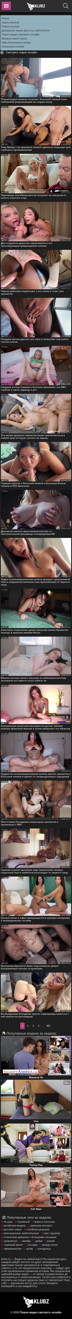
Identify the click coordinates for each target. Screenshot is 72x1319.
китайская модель (15, 1225)
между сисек (50, 1244)
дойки (39, 1241)
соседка (33, 1244)
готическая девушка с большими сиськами (30, 1237)
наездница (44, 1248)
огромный (23, 1221)
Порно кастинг (11, 26)
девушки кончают (41, 1225)
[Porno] (36, 6)
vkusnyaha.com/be (13, 46)
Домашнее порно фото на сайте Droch (26, 30)
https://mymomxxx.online (16, 42)
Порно (6, 18)
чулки (29, 1248)
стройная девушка (37, 1229)
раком (51, 1241)
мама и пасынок (44, 1221)
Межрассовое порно (14, 38)
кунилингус (11, 1241)
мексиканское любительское (21, 1233)
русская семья (13, 1229)
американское (13, 1248)
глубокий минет (13, 1244)
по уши (8, 1221)
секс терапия (52, 1233)
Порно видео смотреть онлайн (21, 34)
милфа (26, 1241)
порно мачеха (10, 22)
